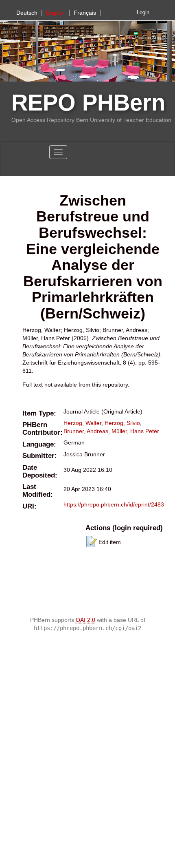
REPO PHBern (88, 102)
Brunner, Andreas (85, 431)
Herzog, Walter (82, 423)
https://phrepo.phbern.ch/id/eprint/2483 (113, 504)
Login (143, 12)
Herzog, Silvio (122, 423)
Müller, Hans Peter (135, 431)
